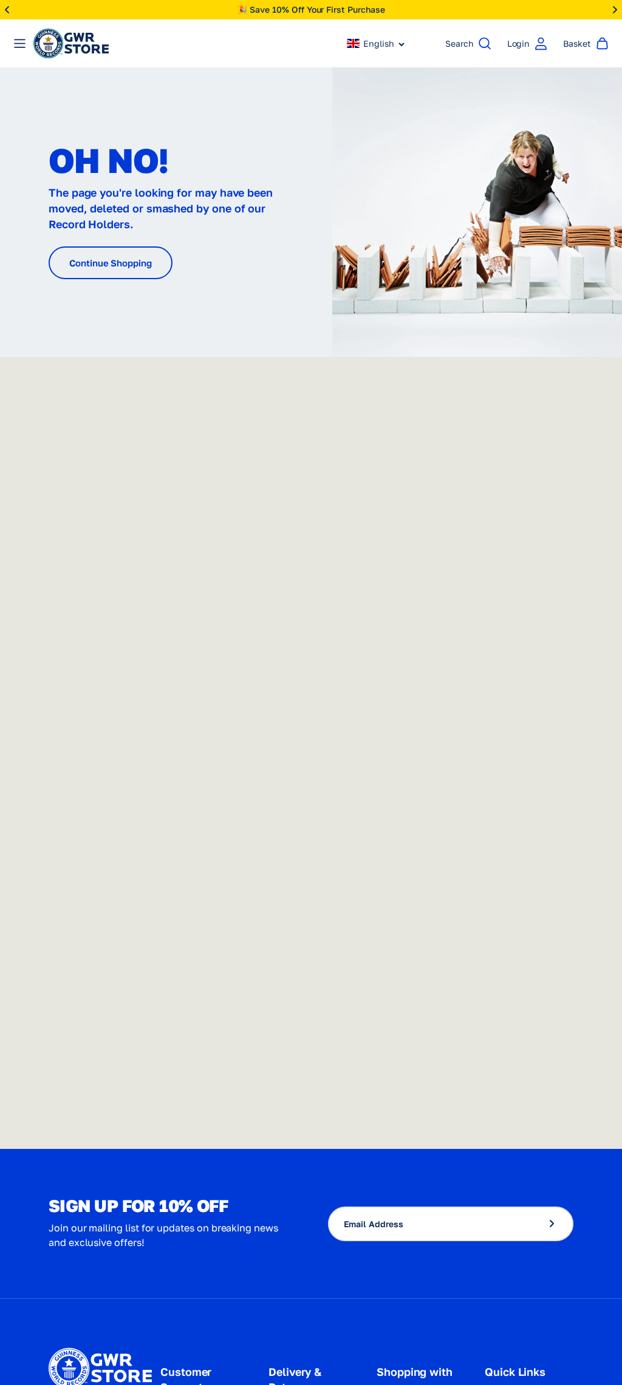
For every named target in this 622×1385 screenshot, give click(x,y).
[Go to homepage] (71, 43)
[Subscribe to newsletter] (557, 1224)
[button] (376, 43)
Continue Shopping (110, 262)
